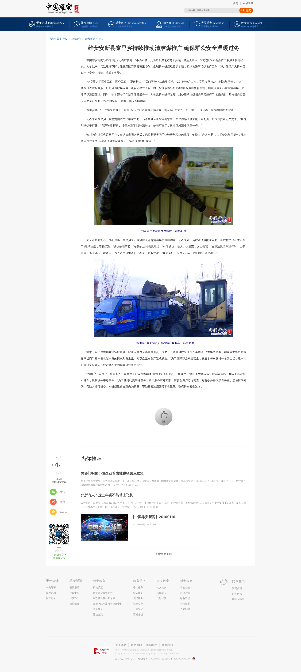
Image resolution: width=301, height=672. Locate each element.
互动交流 (98, 614)
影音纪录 (51, 598)
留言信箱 (237, 588)
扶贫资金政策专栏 (103, 592)
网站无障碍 (238, 599)
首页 (235, 3)
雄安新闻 (76, 38)
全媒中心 (74, 592)
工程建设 (138, 614)
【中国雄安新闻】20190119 (153, 517)
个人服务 (138, 587)
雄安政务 (99, 581)
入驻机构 (185, 609)
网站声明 (136, 645)
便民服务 (138, 598)
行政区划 (185, 592)
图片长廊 (74, 603)
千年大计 (52, 581)
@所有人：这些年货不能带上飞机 (107, 495)
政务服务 (139, 581)
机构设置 (98, 587)
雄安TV (74, 598)
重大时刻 (51, 592)
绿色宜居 (185, 598)
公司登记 (138, 609)
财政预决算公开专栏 (104, 598)
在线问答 (248, 3)
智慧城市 (185, 603)
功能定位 (185, 587)
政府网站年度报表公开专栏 (107, 603)
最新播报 (90, 38)
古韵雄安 (161, 592)
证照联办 (138, 603)
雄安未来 (186, 581)
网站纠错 (237, 593)
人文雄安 (161, 587)
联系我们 (167, 645)
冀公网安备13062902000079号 (177, 658)
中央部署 (51, 587)
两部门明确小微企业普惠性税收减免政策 (112, 473)
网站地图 (151, 645)
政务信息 (98, 609)
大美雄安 (163, 581)
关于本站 (120, 645)
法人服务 (138, 592)
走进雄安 (161, 598)
